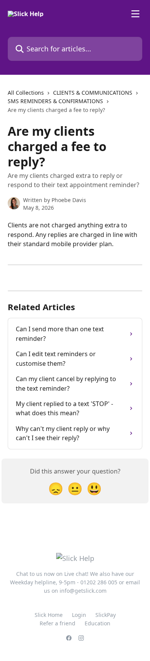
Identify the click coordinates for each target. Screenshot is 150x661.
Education (97, 623)
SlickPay (105, 614)
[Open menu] (135, 13)
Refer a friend (57, 623)
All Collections (26, 92)
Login (79, 614)
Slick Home (49, 614)
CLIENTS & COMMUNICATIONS (92, 92)
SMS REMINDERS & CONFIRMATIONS (55, 101)
